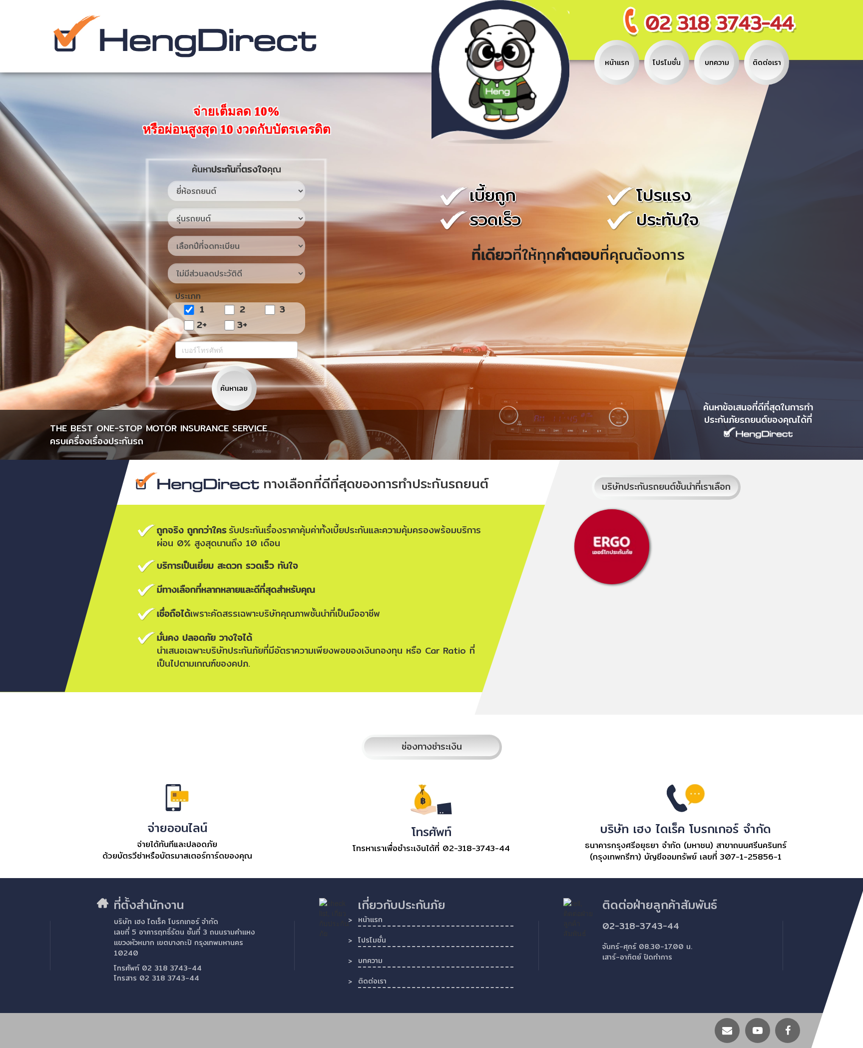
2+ (202, 324)
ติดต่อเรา (372, 982)
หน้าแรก (370, 920)
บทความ (370, 961)
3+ (242, 324)
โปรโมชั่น (372, 941)
